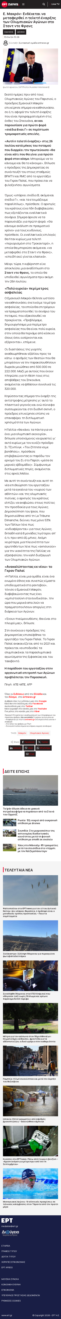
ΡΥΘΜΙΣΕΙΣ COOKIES (11, 1300)
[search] (44, 4)
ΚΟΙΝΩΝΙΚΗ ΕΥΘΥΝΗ (11, 1284)
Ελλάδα (38, 694)
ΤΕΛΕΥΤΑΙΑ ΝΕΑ (18, 870)
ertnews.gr (30, 719)
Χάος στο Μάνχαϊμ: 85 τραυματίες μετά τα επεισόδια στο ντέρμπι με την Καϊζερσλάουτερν (38, 848)
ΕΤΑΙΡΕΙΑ (5, 1245)
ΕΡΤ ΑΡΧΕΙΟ (7, 1267)
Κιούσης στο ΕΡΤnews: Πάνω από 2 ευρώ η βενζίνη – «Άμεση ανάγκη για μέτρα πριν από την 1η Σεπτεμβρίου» (30, 1162)
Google (42, 701)
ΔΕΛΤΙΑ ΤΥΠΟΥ (8, 1256)
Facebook (38, 703)
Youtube (42, 708)
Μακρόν (22, 733)
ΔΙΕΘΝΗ (21, 31)
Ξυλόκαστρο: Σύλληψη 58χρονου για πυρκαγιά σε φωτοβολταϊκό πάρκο (29, 955)
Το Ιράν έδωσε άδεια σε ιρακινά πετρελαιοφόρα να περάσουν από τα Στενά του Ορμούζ (28, 811)
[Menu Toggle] (23, 4)
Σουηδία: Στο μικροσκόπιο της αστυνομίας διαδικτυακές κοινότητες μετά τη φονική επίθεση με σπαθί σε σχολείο (36, 835)
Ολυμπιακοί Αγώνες (39, 733)
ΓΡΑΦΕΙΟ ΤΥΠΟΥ (9, 1251)
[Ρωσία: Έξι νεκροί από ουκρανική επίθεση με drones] (9, 822)
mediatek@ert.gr (9, 1226)
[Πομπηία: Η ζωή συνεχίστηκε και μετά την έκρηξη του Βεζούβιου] (30, 1061)
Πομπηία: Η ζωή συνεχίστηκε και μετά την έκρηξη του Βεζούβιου (29, 1080)
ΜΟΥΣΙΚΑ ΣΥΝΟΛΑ (10, 1279)
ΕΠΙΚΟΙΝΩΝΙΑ (7, 1289)
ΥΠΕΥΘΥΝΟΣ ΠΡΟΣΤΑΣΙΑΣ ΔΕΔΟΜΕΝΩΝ (20, 1295)
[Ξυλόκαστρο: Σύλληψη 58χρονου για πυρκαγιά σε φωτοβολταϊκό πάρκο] (30, 935)
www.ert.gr (6, 1315)
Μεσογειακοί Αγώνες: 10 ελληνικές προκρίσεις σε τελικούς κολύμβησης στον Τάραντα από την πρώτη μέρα (30, 1204)
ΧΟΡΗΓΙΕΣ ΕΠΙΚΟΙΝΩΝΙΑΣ (13, 1262)
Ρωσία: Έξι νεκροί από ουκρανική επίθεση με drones (37, 822)
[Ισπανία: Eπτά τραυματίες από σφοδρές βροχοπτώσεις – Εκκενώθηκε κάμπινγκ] (30, 1101)
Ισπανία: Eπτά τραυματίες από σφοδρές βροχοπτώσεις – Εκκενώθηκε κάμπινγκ (24, 1120)
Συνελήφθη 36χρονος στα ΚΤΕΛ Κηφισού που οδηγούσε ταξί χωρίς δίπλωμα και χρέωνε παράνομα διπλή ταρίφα (26, 996)
